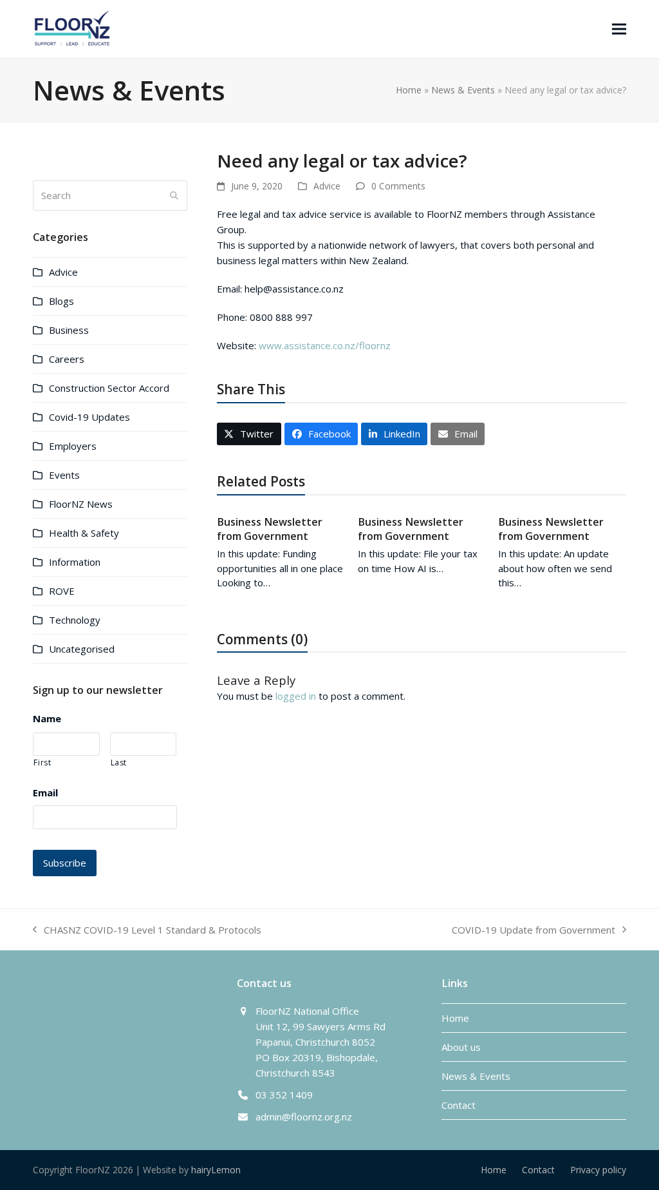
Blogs (61, 300)
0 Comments (398, 186)
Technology (74, 619)
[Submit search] (174, 195)
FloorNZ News (81, 503)
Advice (326, 186)
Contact (458, 1105)
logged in (295, 695)
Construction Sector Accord (109, 387)
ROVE (62, 590)
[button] (619, 28)
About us (461, 1047)
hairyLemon (216, 1170)
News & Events (463, 90)
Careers (66, 358)
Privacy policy (598, 1170)
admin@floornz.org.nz (303, 1116)
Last (119, 762)
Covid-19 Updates (89, 416)
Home (409, 90)
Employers (73, 445)
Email (45, 793)
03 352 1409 (284, 1094)
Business (69, 329)
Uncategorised (82, 648)
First (42, 762)
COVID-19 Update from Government (533, 930)
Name (47, 719)
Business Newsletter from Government (269, 529)
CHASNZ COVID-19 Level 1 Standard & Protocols (147, 930)
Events (64, 474)
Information (74, 561)
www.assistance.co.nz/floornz (325, 345)
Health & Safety (84, 532)
